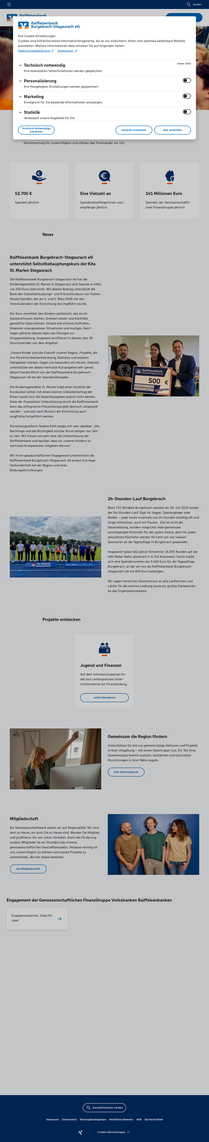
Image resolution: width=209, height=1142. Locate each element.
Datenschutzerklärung (34, 51)
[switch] (187, 80)
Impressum (65, 51)
